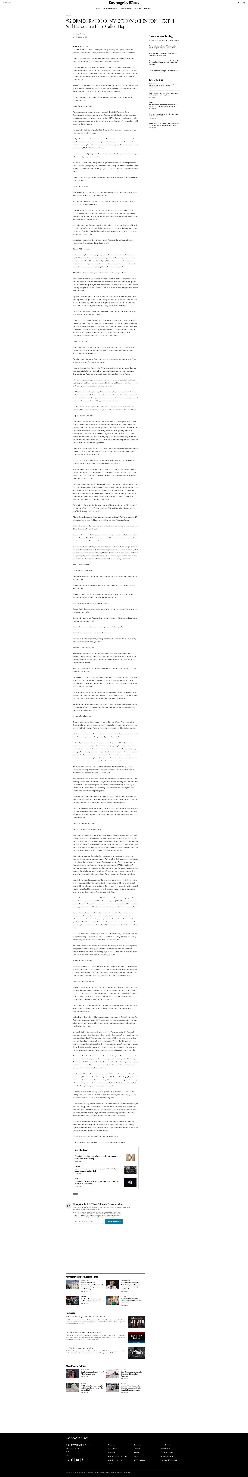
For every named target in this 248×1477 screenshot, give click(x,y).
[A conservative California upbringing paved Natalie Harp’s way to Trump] (112, 1300)
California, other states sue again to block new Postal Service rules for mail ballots (92, 1388)
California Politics (125, 8)
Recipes (136, 1452)
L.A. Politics (138, 8)
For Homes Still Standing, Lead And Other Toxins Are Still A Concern (87, 1317)
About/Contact (165, 1445)
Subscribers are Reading (161, 36)
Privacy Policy (85, 1217)
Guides (136, 1456)
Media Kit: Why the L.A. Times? (117, 1456)
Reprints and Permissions (169, 1460)
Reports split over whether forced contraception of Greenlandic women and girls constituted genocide (164, 62)
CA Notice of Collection (105, 1472)
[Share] (75, 42)
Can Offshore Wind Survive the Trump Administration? (83, 1332)
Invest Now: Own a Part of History (116, 1461)
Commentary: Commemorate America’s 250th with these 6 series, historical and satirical (97, 1170)
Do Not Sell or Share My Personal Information (121, 1472)
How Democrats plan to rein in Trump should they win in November (131, 1374)
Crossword (137, 1445)
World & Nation (85, 1280)
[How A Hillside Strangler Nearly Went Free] (136, 1353)
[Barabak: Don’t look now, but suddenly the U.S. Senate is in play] (72, 1300)
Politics (98, 8)
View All (147, 8)
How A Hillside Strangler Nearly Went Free (79, 1348)
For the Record (165, 1449)
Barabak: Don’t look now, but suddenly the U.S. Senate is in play (92, 1300)
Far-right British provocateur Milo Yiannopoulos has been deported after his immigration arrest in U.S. (131, 1286)
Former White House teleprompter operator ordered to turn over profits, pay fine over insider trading (92, 1286)
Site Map (68, 1452)
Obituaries (137, 1449)
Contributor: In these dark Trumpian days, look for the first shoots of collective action (97, 1182)
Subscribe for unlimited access (74, 1449)
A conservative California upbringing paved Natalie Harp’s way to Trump (131, 1301)
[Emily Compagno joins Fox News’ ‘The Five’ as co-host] (72, 1373)
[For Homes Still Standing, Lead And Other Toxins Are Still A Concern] (136, 1322)
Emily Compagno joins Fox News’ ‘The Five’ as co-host (92, 1373)
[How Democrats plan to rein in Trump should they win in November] (112, 1373)
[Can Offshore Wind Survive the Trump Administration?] (136, 1337)
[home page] (124, 2)
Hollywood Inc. (85, 1369)
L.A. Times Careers (167, 1452)
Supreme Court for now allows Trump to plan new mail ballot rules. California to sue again (131, 1388)
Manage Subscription (167, 1456)
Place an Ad (111, 1452)
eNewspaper (112, 1445)
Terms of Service (95, 1212)
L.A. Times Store (139, 1460)
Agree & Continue (114, 1221)
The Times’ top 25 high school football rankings (164, 40)
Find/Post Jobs (112, 1449)
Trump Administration (110, 8)
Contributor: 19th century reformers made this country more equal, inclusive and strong (97, 1157)
